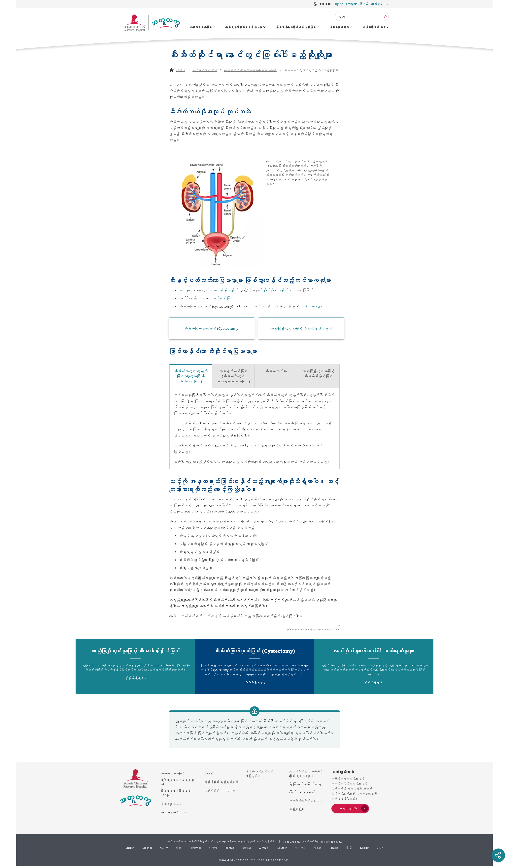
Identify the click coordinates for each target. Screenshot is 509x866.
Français (351, 4)
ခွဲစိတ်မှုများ (313, 306)
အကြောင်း (208, 773)
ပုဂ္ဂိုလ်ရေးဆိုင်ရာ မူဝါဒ (305, 801)
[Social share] (498, 855)
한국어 (213, 847)
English (338, 4)
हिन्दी (364, 4)
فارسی (380, 847)
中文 (178, 847)
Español (147, 847)
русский (364, 847)
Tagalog (333, 847)
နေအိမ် (180, 70)
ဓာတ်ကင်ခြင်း (223, 298)
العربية (164, 847)
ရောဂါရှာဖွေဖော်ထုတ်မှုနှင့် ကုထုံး (177, 782)
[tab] (191, 376)
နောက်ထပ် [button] (376, 4)
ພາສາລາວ (247, 847)
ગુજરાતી (300, 847)
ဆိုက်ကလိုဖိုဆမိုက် (224, 290)
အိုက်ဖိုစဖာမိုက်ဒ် (277, 290)
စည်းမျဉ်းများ (296, 809)
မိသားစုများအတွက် (339, 27)
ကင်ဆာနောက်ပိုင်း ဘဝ (174, 812)
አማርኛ (264, 847)
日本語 (317, 847)
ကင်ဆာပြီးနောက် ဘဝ (374, 27)
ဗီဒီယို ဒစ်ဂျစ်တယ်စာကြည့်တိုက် (259, 774)
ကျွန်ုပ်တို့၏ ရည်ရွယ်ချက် (221, 782)
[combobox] (362, 16)
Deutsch (282, 847)
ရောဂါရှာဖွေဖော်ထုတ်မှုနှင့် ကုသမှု (243, 27)
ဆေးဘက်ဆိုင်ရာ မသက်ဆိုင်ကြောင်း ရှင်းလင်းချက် (305, 774)
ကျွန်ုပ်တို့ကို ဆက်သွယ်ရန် (221, 790)
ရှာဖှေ (341, 16)
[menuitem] (350, 808)
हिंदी (349, 847)
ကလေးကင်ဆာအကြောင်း (200, 27)
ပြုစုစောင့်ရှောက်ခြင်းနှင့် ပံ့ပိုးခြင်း (296, 27)
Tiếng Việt (195, 847)
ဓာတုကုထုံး (186, 290)
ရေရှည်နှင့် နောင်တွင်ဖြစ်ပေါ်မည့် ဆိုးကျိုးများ (250, 70)
